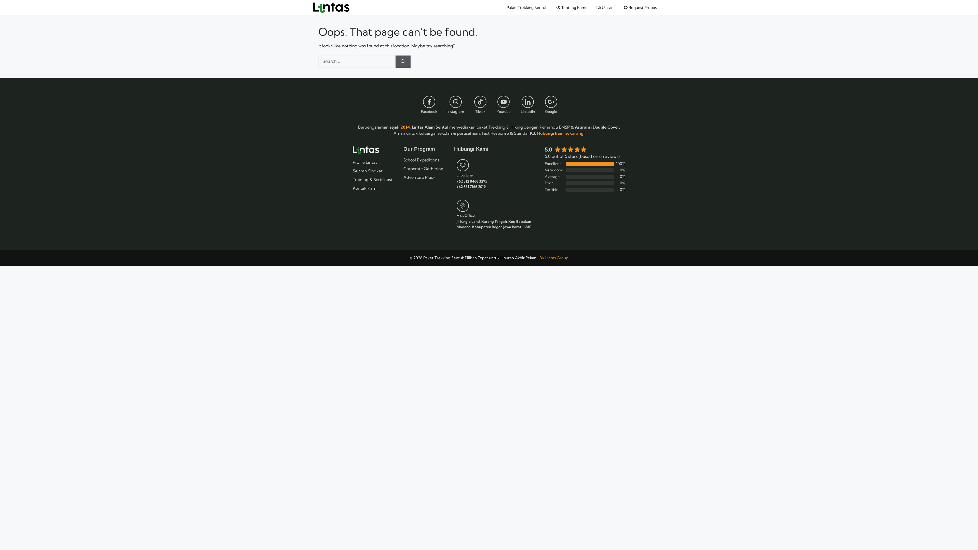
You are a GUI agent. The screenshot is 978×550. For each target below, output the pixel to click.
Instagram (455, 111)
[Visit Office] (463, 206)
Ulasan (607, 7)
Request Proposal (644, 7)
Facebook (429, 111)
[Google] (551, 102)
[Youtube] (503, 102)
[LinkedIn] (528, 102)
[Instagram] (456, 102)
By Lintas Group (553, 257)
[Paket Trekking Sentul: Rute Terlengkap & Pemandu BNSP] (331, 7)
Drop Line (465, 175)
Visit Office (466, 215)
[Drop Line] (463, 165)
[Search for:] (357, 61)
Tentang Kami (573, 7)
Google (551, 111)
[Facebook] (429, 102)
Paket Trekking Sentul (526, 7)
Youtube (504, 111)
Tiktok (480, 111)
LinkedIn (528, 111)
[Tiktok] (480, 102)
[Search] (403, 62)
